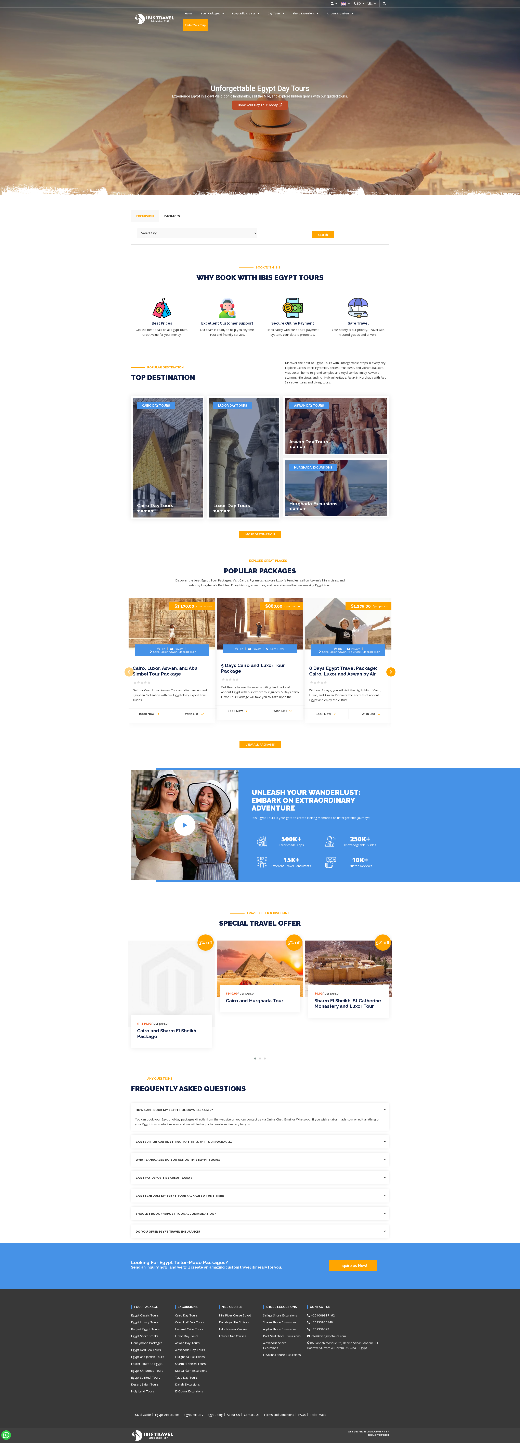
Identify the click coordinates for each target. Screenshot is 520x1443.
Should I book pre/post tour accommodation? (176, 1213)
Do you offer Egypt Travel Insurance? (168, 1231)
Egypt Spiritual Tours (145, 1377)
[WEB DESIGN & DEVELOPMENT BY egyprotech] (368, 1439)
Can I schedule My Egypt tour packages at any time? (180, 1195)
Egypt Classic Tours (145, 1315)
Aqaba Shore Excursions (280, 1329)
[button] (255, 1059)
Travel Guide (142, 1415)
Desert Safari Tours (145, 1384)
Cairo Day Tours (156, 405)
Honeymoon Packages (146, 1343)
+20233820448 (321, 1322)
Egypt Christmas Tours (147, 1370)
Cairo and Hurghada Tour (254, 1000)
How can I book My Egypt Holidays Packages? (174, 1110)
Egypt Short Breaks (144, 1336)
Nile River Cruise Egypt (235, 1315)
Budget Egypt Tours (145, 1329)
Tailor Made (318, 1415)
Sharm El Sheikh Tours (190, 1364)
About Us (233, 1415)
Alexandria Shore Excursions (274, 1345)
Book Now (147, 714)
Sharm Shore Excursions (280, 1322)
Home (189, 13)
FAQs (302, 1415)
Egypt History (193, 1415)
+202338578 (319, 1329)
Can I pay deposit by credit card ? (164, 1178)
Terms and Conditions (278, 1415)
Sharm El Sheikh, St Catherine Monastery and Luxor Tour (347, 1003)
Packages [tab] (172, 216)
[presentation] (129, 672)
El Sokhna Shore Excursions (282, 1355)
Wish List (192, 714)
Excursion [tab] (145, 216)
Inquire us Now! (353, 1265)
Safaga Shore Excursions (280, 1315)
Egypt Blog (215, 1415)
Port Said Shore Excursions (282, 1336)
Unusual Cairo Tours (189, 1329)
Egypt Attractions (167, 1415)
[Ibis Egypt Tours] (141, 19)
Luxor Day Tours (232, 405)
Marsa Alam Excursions (191, 1370)
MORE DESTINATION (260, 534)
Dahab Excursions (187, 1384)
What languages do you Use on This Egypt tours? (178, 1159)
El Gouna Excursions (189, 1391)
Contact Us (251, 1415)
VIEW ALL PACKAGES (260, 744)
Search (323, 235)
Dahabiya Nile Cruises (234, 1322)
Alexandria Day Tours (190, 1350)
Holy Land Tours (142, 1391)
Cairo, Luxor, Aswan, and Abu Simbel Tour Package (165, 671)
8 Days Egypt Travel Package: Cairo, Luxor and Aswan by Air (343, 671)
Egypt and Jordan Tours (147, 1357)
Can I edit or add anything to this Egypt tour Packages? (184, 1142)
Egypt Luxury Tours (145, 1322)
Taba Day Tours (186, 1377)
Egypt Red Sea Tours (146, 1350)
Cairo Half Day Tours (189, 1322)
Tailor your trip (195, 25)
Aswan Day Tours (309, 405)
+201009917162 (322, 1315)
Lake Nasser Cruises (233, 1329)
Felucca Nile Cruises (232, 1336)
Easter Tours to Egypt (146, 1364)
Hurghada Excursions (313, 467)
